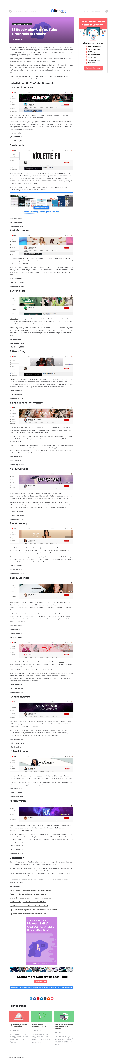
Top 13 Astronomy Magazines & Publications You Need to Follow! (33, 910)
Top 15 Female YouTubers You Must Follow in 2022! (28, 914)
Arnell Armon (22, 776)
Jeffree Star (14, 319)
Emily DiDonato (15, 602)
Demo (26, 11)
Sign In (86, 11)
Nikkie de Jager (32, 258)
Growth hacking (17, 24)
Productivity (27, 24)
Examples (34, 11)
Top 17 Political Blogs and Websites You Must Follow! (29, 906)
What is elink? (18, 11)
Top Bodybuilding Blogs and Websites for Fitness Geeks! (30, 890)
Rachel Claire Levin (16, 115)
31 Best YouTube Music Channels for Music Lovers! (28, 894)
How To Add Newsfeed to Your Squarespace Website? (64, 1026)
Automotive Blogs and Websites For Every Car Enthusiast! (31, 898)
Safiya (23, 733)
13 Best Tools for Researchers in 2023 (39, 1025)
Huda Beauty (64, 550)
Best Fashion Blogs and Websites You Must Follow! (28, 902)
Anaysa (61, 662)
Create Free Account (96, 11)
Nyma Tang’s (14, 379)
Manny (12, 825)
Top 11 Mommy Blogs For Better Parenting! (18, 1025)
